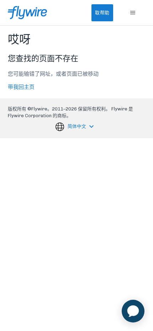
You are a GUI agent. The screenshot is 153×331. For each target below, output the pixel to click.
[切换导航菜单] (133, 13)
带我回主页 (21, 87)
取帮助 (102, 12)
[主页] (27, 12)
